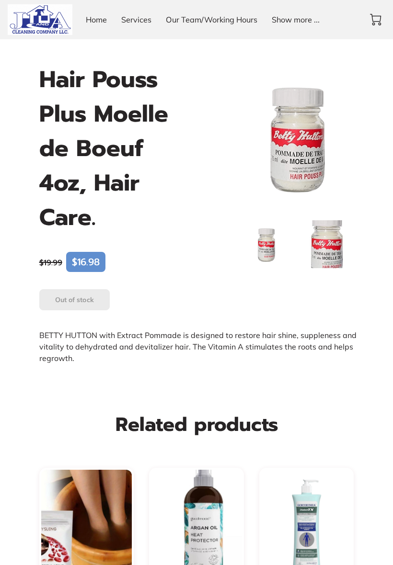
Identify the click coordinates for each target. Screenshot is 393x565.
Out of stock (74, 299)
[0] (375, 19)
